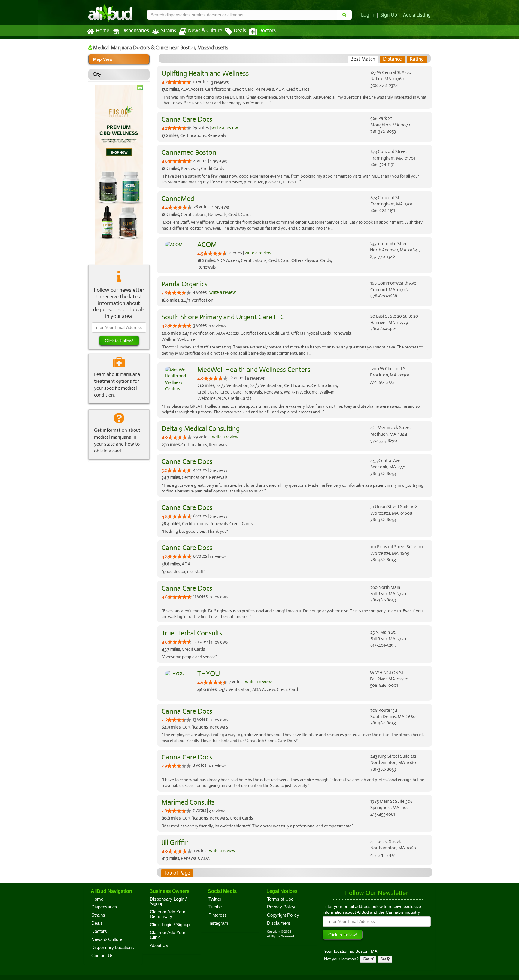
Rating (417, 59)
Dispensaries (135, 31)
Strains (168, 31)
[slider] (179, 82)
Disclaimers (278, 923)
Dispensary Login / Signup (168, 901)
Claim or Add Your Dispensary (167, 914)
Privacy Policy (281, 907)
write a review (224, 127)
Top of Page (177, 873)
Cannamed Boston (189, 152)
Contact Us (102, 955)
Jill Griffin (175, 842)
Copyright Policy (283, 915)
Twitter (214, 899)
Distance (392, 59)
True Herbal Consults (192, 633)
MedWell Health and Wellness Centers (253, 370)
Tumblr (215, 907)
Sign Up (388, 15)
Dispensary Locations (112, 947)
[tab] (363, 59)
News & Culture (205, 31)
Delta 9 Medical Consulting (201, 429)
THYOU (208, 674)
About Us (159, 945)
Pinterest (217, 915)
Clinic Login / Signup (170, 924)
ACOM (207, 245)
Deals (240, 31)
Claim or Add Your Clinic (167, 935)
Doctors (267, 31)
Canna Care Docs (187, 119)
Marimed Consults (188, 802)
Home (102, 31)
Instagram (218, 923)
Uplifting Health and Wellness (205, 73)
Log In (367, 15)
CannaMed (178, 199)
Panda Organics (185, 284)
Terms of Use (280, 899)
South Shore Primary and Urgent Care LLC (223, 317)
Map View (103, 59)
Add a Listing (417, 15)
